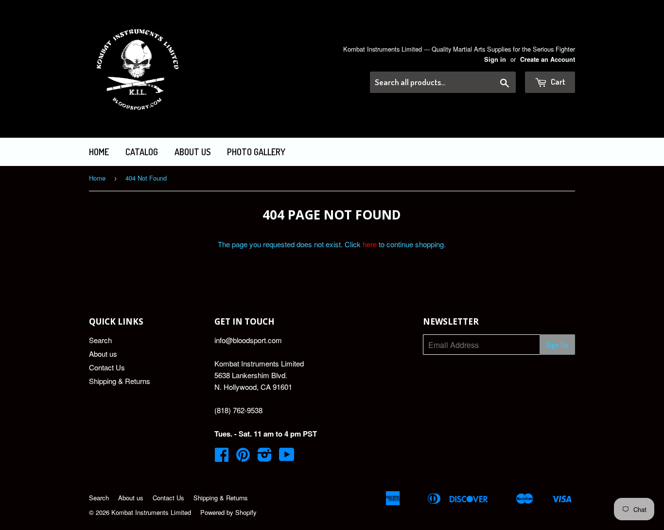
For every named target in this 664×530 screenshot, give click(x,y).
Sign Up (557, 344)
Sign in (495, 59)
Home (99, 151)
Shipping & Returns (119, 381)
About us (192, 151)
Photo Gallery (256, 151)
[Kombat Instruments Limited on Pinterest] (243, 457)
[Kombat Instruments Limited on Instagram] (264, 457)
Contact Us (107, 367)
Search (100, 340)
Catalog (141, 151)
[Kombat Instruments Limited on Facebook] (221, 457)
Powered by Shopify (228, 512)
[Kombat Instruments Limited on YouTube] (287, 457)
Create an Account (547, 59)
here (370, 244)
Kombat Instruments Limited (151, 512)
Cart (557, 81)
